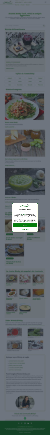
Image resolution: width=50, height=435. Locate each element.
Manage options (25, 229)
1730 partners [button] (23, 214)
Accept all (25, 225)
